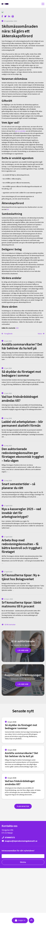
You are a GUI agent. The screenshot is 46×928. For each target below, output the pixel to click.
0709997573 (9, 837)
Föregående (8, 334)
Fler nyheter (23, 806)
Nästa (40, 334)
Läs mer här (23, 650)
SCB (17, 328)
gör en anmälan (20, 131)
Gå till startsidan (9, 625)
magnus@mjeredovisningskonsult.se (20, 841)
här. (8, 209)
